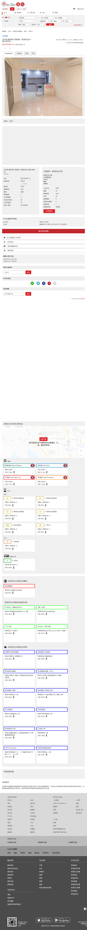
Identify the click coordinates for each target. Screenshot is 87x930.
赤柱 (31, 806)
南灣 (54, 810)
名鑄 (54, 826)
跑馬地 (10, 806)
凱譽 (54, 822)
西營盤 (10, 826)
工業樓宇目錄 (72, 842)
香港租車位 (74, 878)
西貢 (9, 822)
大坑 (31, 822)
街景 (33, 53)
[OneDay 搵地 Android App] (62, 920)
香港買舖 (74, 891)
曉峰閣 (55, 813)
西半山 (10, 800)
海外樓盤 (5, 9)
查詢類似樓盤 (43, 231)
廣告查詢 (10, 871)
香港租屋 (74, 865)
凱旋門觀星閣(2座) (59, 829)
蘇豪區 (10, 832)
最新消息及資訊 (12, 868)
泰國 (29, 853)
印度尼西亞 (56, 853)
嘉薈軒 (55, 806)
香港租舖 (74, 875)
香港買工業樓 (75, 887)
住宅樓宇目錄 (11, 842)
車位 (43, 12)
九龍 (55, 819)
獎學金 (9, 878)
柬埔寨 (41, 871)
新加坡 (36, 853)
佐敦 (31, 800)
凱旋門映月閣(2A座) (59, 832)
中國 (40, 865)
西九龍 (10, 813)
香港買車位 (74, 894)
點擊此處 (43, 439)
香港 (9, 853)
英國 (40, 881)
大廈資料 (19, 53)
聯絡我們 (10, 875)
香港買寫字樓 (75, 884)
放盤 (12, 9)
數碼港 (32, 832)
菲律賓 (22, 853)
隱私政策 (62, 925)
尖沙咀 (32, 813)
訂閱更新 (49, 211)
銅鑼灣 (32, 810)
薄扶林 (10, 829)
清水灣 (10, 810)
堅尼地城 (33, 816)
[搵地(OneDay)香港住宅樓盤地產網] (13, 4)
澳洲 (40, 878)
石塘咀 (32, 819)
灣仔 (9, 803)
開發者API (10, 898)
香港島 (56, 800)
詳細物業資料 (9, 53)
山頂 (31, 826)
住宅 (5, 12)
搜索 (50, 24)
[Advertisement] (43, 144)
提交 (28, 272)
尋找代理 (10, 881)
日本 (40, 868)
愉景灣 (10, 819)
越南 (15, 853)
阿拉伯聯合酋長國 (45, 887)
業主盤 (6, 21)
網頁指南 (10, 884)
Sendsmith (82, 298)
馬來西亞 (45, 853)
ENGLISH (80, 9)
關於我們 (10, 865)
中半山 (10, 816)
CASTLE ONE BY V (59, 803)
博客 (8, 894)
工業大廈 (32, 12)
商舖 (56, 12)
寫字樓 (19, 12)
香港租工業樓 (75, 871)
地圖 (26, 53)
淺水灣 (32, 803)
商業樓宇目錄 (42, 842)
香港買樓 (74, 881)
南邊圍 (32, 829)
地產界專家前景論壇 (14, 904)
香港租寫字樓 (75, 868)
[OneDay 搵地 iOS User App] (44, 920)
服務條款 (57, 925)
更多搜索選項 (77, 25)
